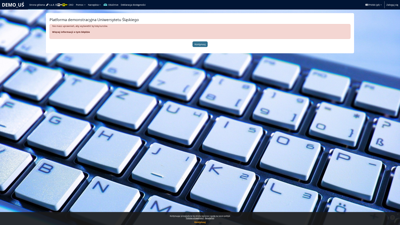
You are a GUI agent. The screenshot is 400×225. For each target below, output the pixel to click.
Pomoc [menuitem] (79, 4)
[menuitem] (47, 5)
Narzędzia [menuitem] (93, 4)
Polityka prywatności (195, 218)
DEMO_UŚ (13, 5)
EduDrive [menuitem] (113, 4)
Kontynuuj (200, 222)
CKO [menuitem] (71, 4)
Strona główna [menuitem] (37, 4)
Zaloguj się (392, 4)
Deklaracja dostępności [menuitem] (133, 4)
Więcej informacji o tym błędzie (71, 31)
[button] (373, 5)
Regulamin (209, 218)
